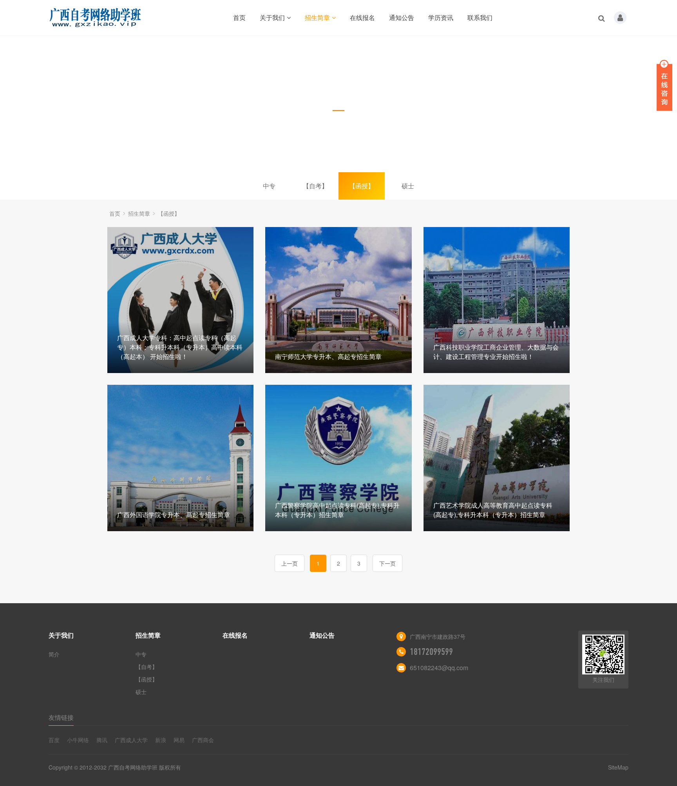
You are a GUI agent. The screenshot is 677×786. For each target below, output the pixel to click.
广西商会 (203, 740)
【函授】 (361, 185)
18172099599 (431, 652)
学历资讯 (440, 17)
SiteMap (618, 767)
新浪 (160, 740)
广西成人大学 (131, 740)
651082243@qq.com (439, 667)
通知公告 (401, 17)
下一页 (387, 563)
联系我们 (479, 17)
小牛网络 (78, 740)
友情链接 (61, 717)
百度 (54, 740)
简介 (54, 654)
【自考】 (315, 185)
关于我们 (272, 17)
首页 (239, 17)
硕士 (408, 185)
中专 (269, 185)
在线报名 (362, 17)
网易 (179, 740)
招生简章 (317, 17)
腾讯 (101, 740)
